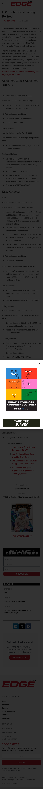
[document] (21, 394)
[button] (40, 363)
